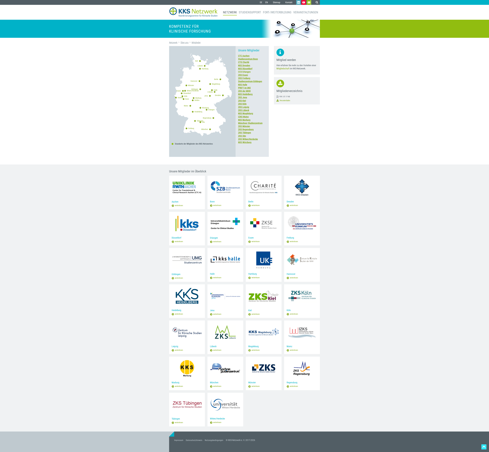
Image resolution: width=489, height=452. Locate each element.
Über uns (184, 42)
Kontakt (288, 2)
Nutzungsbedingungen (214, 440)
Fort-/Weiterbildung (277, 12)
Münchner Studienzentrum (250, 123)
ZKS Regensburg (246, 129)
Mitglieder (196, 42)
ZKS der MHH (244, 91)
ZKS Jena (242, 97)
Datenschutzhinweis (194, 440)
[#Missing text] (483, 446)
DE (261, 2)
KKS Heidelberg (245, 94)
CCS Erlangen (244, 71)
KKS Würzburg (244, 142)
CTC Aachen (243, 55)
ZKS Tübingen (244, 132)
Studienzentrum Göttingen (250, 81)
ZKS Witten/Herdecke (248, 139)
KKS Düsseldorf (245, 68)
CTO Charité (243, 62)
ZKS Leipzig (243, 107)
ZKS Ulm (242, 136)
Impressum (178, 440)
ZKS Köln (242, 104)
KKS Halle (242, 84)
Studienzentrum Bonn (248, 59)
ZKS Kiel (242, 100)
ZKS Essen (243, 75)
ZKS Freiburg (244, 78)
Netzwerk (230, 12)
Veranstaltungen (305, 12)
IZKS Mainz (243, 116)
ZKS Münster (244, 126)
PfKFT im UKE (244, 88)
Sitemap (276, 2)
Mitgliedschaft (282, 68)
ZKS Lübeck (243, 110)
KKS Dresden (244, 65)
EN (266, 2)
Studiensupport (250, 12)
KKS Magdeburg (245, 113)
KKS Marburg (244, 120)
